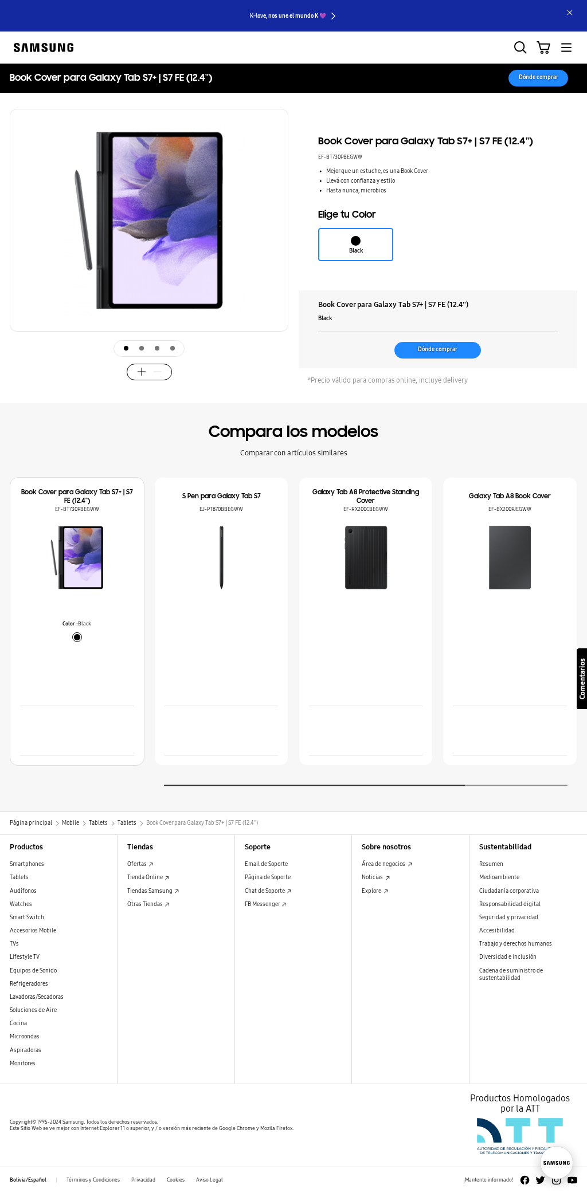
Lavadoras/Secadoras (37, 997)
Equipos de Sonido (33, 970)
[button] (277, 253)
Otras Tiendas (145, 904)
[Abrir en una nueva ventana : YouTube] (572, 1180)
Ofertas (137, 864)
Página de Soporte (268, 877)
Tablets (19, 877)
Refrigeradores (29, 984)
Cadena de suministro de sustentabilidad (511, 974)
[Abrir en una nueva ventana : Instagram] (556, 1180)
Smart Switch (27, 917)
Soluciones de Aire (33, 1010)
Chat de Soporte (265, 891)
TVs (14, 943)
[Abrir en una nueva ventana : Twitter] (540, 1180)
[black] (77, 637)
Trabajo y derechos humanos (515, 943)
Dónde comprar (538, 77)
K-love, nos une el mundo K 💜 (288, 16)
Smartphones (27, 864)
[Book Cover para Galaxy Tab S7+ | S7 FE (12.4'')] (77, 557)
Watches (21, 904)
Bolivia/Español (28, 1180)
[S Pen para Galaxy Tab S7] (222, 557)
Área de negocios (384, 864)
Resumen (491, 864)
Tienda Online (145, 877)
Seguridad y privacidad (508, 917)
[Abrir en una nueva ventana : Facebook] (525, 1180)
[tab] (126, 348)
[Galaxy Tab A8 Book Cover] (510, 557)
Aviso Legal (209, 1180)
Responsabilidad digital (510, 904)
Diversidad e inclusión (508, 957)
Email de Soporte (266, 864)
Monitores (23, 1063)
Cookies (176, 1180)
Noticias (373, 877)
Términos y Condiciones (93, 1180)
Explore (372, 891)
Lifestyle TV (25, 957)
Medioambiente (499, 877)
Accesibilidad (497, 930)
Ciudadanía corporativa (509, 891)
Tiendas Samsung (150, 891)
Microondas (25, 1036)
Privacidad (143, 1180)
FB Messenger (263, 904)
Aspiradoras (25, 1050)
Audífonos (23, 891)
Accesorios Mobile (33, 930)
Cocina (18, 1023)
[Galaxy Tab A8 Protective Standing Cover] (366, 557)
